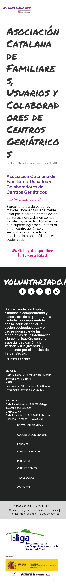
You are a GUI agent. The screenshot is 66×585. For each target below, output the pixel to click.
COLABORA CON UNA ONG (32, 434)
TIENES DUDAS (25, 477)
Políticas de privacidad (23, 513)
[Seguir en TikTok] (56, 291)
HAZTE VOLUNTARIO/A (30, 425)
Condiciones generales (22, 510)
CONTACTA (23, 487)
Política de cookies (48, 513)
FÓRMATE (22, 444)
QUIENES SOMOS (27, 468)
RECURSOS (23, 461)
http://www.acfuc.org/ (24, 199)
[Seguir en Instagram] (39, 291)
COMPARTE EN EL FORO (31, 451)
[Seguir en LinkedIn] (48, 291)
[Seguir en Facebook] (22, 291)
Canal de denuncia (47, 510)
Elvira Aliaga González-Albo (26, 163)
